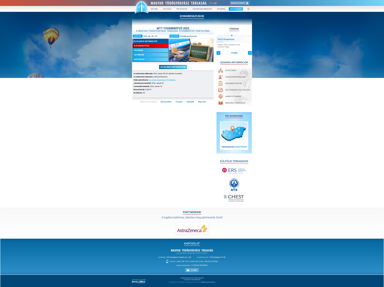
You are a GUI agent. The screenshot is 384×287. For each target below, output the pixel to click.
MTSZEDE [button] (221, 9)
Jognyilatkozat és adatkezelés (192, 278)
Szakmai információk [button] (202, 9)
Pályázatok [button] (181, 9)
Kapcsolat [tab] (139, 59)
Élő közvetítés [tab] (141, 46)
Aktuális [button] (167, 9)
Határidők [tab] (139, 55)
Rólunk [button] (154, 9)
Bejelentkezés (238, 3)
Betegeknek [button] (236, 9)
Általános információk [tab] (145, 41)
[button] (218, 53)
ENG (211, 3)
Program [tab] (138, 50)
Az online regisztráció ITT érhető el (162, 80)
